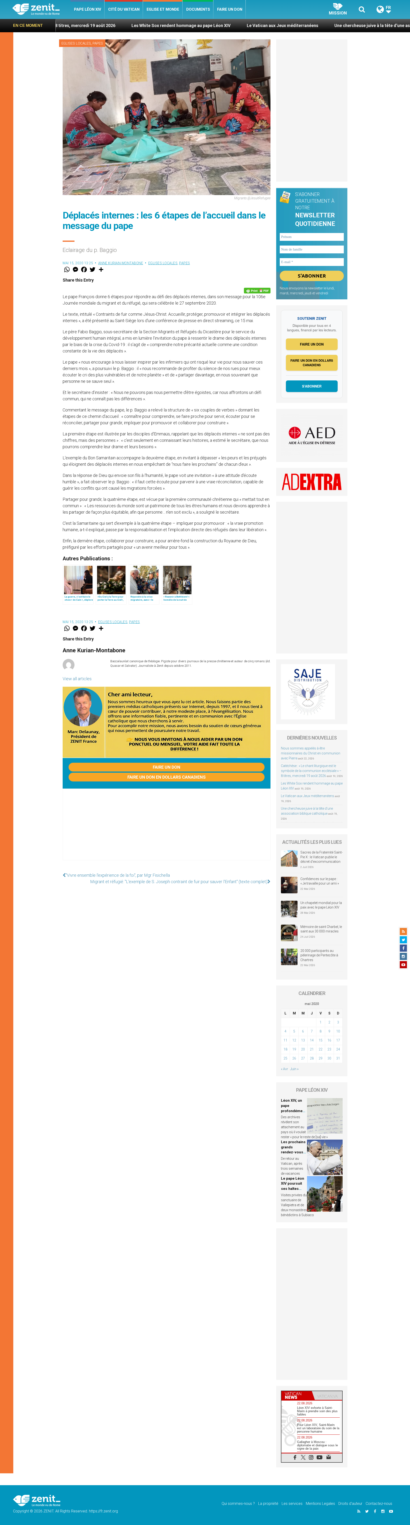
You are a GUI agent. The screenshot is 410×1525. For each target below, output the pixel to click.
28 (312, 1058)
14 (312, 1040)
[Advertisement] (166, 829)
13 (303, 1040)
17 (338, 1040)
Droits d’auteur (350, 1503)
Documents (198, 9)
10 (338, 1031)
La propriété (268, 1503)
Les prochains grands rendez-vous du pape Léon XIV (293, 1152)
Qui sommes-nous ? (238, 1503)
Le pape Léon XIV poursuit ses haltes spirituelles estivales (292, 1188)
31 (338, 1058)
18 (285, 1049)
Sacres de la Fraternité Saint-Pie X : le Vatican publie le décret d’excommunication (321, 856)
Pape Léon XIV (87, 9)
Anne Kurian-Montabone (120, 263)
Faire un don (229, 9)
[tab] (296, 1395)
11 (285, 1040)
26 (294, 1058)
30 (329, 1058)
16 (329, 1040)
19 (294, 1049)
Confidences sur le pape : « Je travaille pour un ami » (320, 881)
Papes (98, 43)
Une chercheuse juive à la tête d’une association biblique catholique (321, 25)
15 (320, 1040)
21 (312, 1049)
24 (338, 1049)
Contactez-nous (379, 1503)
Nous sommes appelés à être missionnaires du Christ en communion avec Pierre (310, 753)
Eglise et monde (163, 9)
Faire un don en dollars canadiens (166, 777)
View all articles (77, 678)
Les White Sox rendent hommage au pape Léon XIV (102, 25)
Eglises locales (76, 43)
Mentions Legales (320, 1503)
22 (320, 1049)
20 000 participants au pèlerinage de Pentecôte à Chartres (319, 955)
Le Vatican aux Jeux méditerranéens (203, 25)
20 (303, 1049)
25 (285, 1058)
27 (303, 1058)
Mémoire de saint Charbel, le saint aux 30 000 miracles (321, 929)
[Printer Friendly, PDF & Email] (257, 290)
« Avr (284, 1069)
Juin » (294, 1069)
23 (329, 1049)
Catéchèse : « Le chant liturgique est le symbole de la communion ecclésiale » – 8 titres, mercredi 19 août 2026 (311, 771)
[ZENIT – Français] (41, 9)
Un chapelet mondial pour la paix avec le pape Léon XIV (321, 905)
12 (294, 1040)
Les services (292, 1503)
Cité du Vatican (124, 9)
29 (320, 1058)
